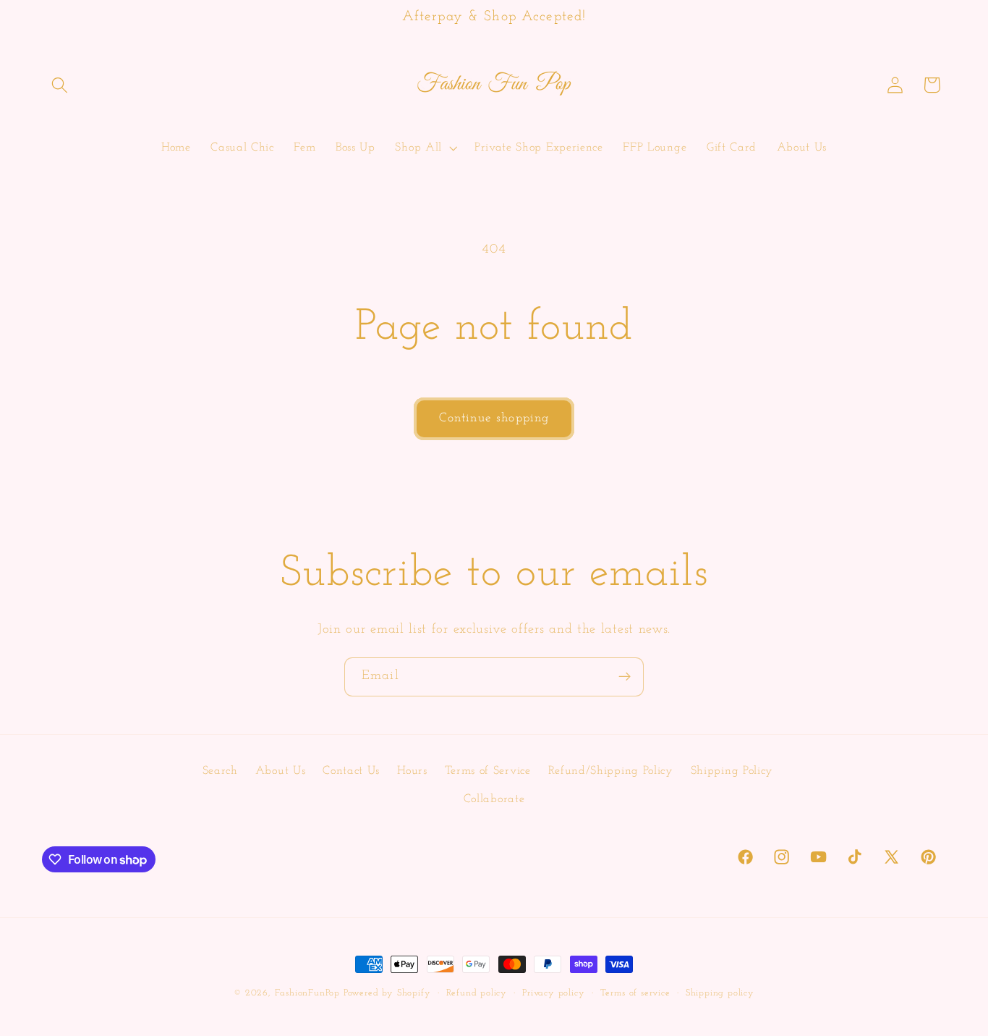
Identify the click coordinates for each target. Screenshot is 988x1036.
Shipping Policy (732, 771)
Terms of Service (488, 771)
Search (220, 771)
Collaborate (494, 799)
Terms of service (635, 993)
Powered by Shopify (387, 993)
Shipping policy (720, 993)
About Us (280, 771)
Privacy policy (553, 993)
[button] (60, 85)
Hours (412, 771)
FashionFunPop (307, 993)
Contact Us (351, 771)
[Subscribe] (624, 676)
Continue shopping (494, 418)
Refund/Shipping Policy (610, 771)
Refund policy (476, 993)
